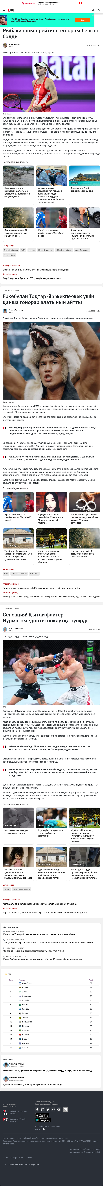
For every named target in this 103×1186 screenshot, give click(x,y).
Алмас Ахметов (16, 310)
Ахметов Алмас (16, 1064)
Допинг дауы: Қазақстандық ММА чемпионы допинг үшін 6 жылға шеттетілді (42, 588)
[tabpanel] (51, 1014)
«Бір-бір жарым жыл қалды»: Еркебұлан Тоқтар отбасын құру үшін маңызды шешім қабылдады (51, 596)
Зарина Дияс (9, 255)
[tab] (9, 974)
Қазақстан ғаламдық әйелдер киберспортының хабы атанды (32, 1084)
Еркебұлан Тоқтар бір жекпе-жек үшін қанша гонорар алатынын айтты (39, 934)
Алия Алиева (14, 44)
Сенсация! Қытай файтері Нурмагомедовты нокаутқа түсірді (34, 951)
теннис (32, 250)
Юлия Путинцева (45, 250)
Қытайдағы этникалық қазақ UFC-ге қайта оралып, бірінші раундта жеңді (40, 904)
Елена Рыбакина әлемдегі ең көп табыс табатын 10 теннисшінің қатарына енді (43, 959)
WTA (23, 250)
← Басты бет (7, 290)
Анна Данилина (81, 250)
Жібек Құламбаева (63, 250)
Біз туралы (9, 1164)
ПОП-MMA (34, 574)
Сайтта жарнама (31, 1164)
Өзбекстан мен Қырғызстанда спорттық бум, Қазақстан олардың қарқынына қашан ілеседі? (48, 1071)
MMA (17, 290)
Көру (82, 20)
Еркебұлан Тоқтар (19, 574)
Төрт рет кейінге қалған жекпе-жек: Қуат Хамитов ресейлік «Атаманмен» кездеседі (45, 912)
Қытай (6, 889)
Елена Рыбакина (11, 250)
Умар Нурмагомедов (21, 889)
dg (44, 1129)
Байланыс (19, 1164)
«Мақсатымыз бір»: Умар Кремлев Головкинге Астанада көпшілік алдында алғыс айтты (48, 942)
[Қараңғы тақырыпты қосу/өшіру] (98, 10)
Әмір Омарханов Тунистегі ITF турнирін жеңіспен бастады (32, 278)
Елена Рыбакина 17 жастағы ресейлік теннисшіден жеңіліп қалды (36, 269)
